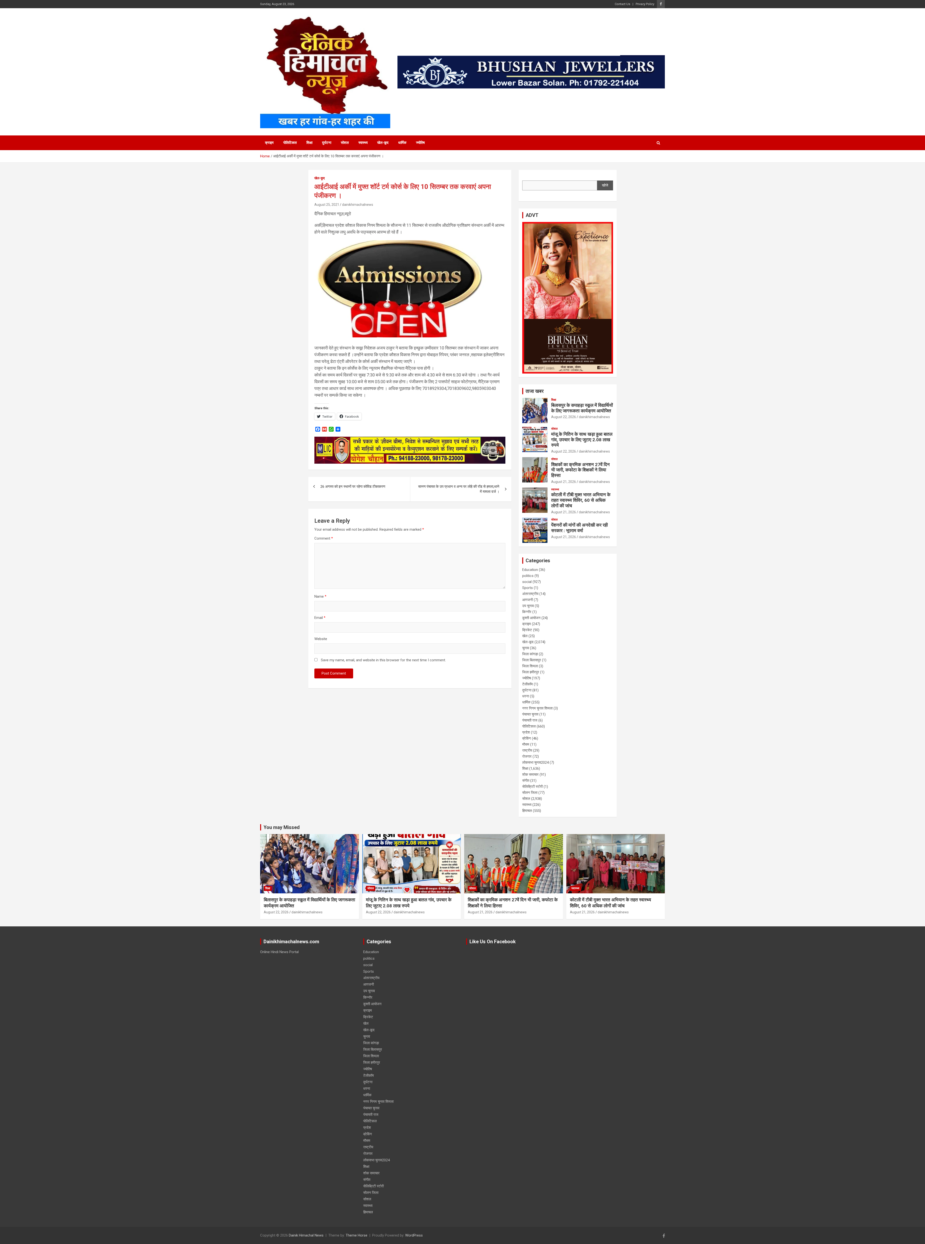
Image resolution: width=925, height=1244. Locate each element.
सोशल (345, 142)
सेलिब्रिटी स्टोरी (532, 786)
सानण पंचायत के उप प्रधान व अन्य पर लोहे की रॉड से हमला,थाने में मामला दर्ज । (458, 489)
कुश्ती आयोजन (531, 618)
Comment (323, 538)
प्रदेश (526, 732)
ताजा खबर (535, 391)
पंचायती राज (529, 720)
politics (528, 576)
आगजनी (527, 600)
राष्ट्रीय (527, 750)
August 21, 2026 (563, 482)
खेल (525, 636)
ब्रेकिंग (526, 738)
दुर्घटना (326, 142)
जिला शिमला (530, 666)
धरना (525, 696)
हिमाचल (527, 811)
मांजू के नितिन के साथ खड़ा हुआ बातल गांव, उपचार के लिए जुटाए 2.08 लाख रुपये (581, 439)
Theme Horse (356, 1235)
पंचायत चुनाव (530, 714)
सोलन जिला (529, 792)
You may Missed (282, 827)
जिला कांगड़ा (530, 654)
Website (320, 639)
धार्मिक (402, 142)
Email (319, 617)
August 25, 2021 (326, 205)
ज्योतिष (420, 142)
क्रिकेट (527, 630)
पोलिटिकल (290, 142)
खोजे (605, 185)
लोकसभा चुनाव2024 (535, 762)
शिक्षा (309, 142)
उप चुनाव (528, 606)
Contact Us (622, 4)
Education (530, 570)
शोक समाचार (530, 774)
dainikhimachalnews (357, 205)
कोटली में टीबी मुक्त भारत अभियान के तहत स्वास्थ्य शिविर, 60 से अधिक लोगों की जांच (580, 500)
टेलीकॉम (527, 684)
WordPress (414, 1235)
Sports (527, 588)
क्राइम (269, 142)
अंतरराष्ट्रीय (530, 594)
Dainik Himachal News (306, 1235)
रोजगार (527, 756)
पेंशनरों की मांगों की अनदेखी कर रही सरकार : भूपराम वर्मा (579, 527)
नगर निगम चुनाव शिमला (537, 708)
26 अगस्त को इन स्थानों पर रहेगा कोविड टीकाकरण (352, 486)
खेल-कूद (383, 142)
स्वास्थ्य (363, 142)
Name (320, 596)
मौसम (525, 744)
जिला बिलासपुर (531, 660)
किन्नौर (526, 612)
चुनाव (525, 648)
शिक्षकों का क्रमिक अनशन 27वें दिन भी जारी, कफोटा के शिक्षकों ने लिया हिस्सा (580, 470)
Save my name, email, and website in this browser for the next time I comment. (383, 660)
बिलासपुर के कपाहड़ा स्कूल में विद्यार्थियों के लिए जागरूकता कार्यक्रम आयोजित (582, 408)
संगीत (525, 780)
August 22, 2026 (563, 417)
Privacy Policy (645, 4)
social (527, 582)
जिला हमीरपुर (530, 672)
